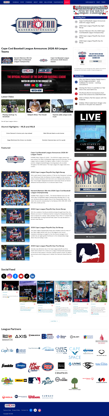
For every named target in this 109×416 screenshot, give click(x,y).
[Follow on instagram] (9, 276)
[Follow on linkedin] (32, 276)
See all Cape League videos (9, 121)
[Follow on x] (3, 276)
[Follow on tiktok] (26, 276)
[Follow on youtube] (21, 276)
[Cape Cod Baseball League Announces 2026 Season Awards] (43, 60)
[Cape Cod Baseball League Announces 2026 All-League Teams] (36, 25)
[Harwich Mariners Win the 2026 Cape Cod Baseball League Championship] (7, 60)
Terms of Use (7, 410)
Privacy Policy (16, 410)
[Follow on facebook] (15, 276)
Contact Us (24, 410)
